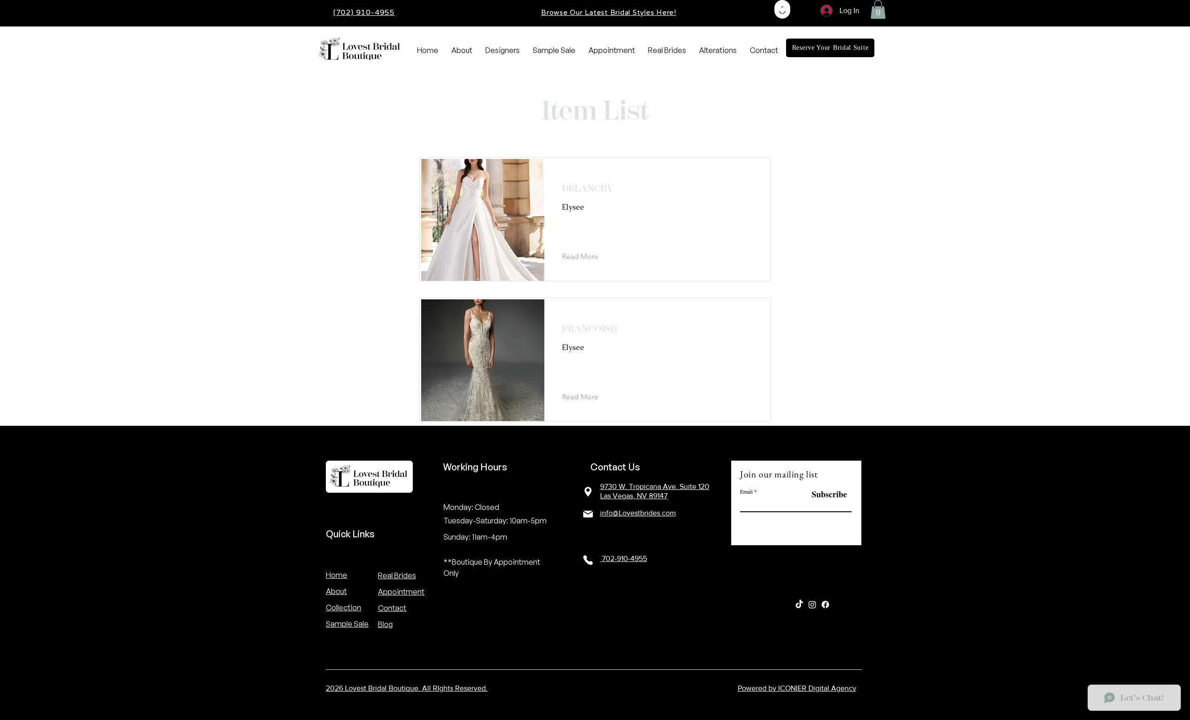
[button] (878, 9)
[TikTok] (799, 604)
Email (746, 491)
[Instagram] (812, 604)
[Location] (588, 491)
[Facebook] (825, 604)
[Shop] (782, 9)
